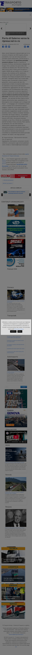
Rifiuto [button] (19, 331)
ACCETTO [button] (13, 331)
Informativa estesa (19, 329)
